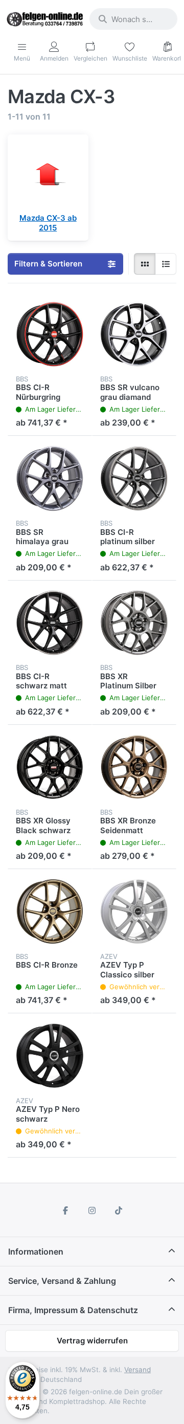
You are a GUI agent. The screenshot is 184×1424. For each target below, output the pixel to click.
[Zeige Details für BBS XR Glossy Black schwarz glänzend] (50, 767)
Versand (137, 1369)
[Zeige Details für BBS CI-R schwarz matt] (50, 623)
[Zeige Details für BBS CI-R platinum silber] (134, 478)
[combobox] (133, 19)
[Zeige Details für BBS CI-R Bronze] (50, 911)
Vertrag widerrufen (92, 1340)
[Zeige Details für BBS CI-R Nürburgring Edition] (50, 334)
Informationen (35, 1251)
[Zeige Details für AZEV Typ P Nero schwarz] (50, 1056)
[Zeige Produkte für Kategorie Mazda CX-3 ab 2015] (48, 175)
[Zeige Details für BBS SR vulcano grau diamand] (134, 334)
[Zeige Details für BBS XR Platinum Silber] (134, 623)
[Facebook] (66, 1210)
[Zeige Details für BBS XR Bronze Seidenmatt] (134, 767)
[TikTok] (118, 1210)
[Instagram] (92, 1210)
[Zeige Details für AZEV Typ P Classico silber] (134, 911)
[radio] (144, 264)
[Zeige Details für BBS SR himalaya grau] (50, 478)
